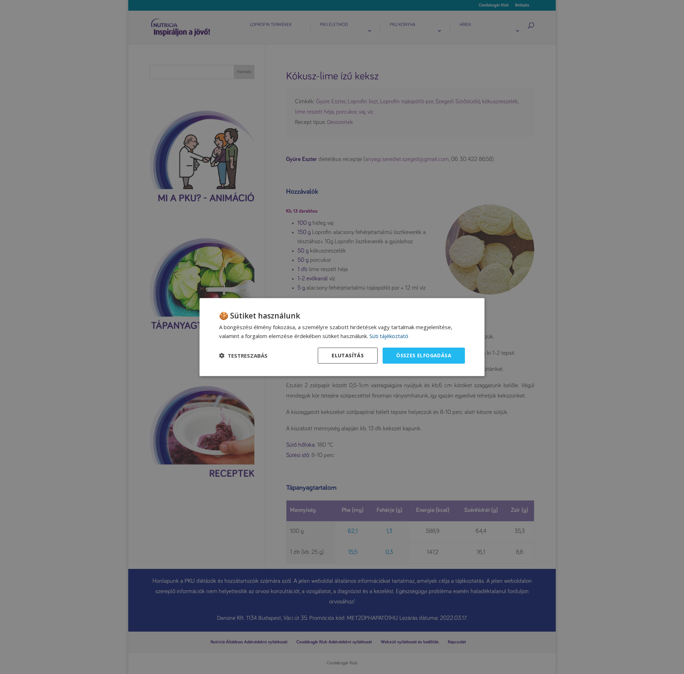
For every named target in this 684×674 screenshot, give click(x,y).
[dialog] (342, 337)
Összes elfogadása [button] (423, 355)
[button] (243, 355)
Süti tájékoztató (388, 335)
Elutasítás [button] (348, 355)
